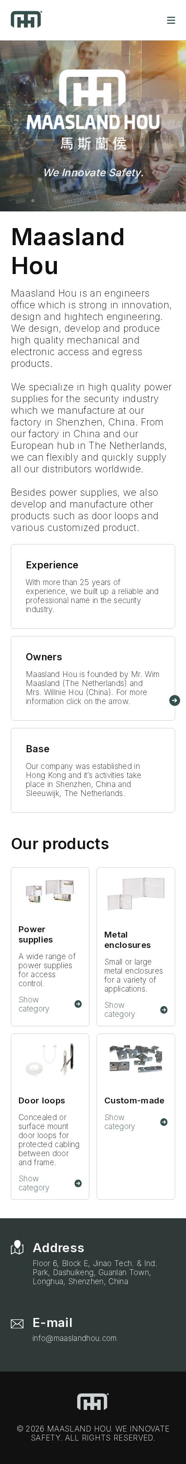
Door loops (42, 1100)
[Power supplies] (50, 892)
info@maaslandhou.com (75, 1338)
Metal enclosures (127, 939)
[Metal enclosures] (135, 895)
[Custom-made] (135, 1061)
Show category (34, 1004)
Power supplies (36, 934)
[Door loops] (50, 1061)
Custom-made (134, 1100)
